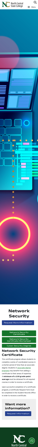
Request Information (19, 413)
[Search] (35, 2)
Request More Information (19, 323)
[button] (32, 441)
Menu (33, 7)
